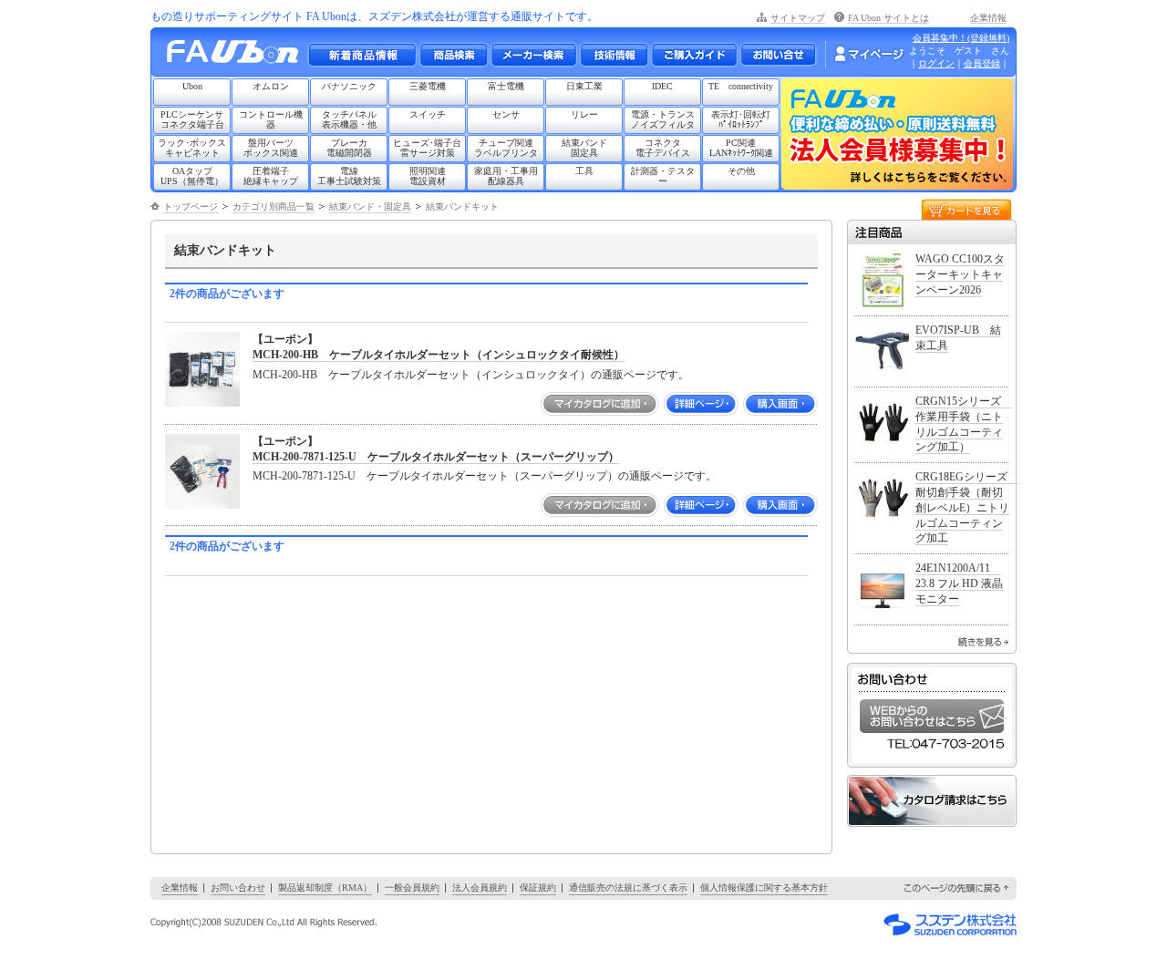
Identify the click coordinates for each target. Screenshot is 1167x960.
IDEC (662, 86)
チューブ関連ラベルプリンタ (506, 148)
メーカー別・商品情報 (453, 54)
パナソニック (349, 86)
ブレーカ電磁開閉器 (349, 148)
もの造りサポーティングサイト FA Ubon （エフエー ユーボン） (237, 56)
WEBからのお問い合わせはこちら (932, 716)
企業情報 (988, 18)
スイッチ (427, 114)
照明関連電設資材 (427, 176)
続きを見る (983, 642)
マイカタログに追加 (600, 404)
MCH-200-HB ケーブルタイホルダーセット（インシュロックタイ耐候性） (439, 354)
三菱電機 (427, 86)
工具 (584, 171)
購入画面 (780, 404)
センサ (506, 114)
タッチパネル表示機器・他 (349, 119)
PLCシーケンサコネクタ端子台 (192, 119)
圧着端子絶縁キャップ (270, 176)
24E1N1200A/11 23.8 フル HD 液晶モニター (959, 583)
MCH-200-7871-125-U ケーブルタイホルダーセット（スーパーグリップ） (436, 456)
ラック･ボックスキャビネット (192, 148)
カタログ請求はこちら (932, 801)
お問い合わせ (778, 54)
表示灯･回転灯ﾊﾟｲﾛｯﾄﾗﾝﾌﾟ (740, 119)
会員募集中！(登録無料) (961, 38)
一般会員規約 (412, 888)
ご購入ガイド (693, 54)
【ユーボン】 (285, 339)
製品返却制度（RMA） (325, 888)
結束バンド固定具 (584, 148)
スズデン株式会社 (950, 924)
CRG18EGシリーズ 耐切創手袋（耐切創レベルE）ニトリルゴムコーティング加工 (966, 507)
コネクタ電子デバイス (662, 148)
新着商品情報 (362, 54)
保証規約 (538, 888)
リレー (584, 114)
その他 (741, 171)
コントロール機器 (271, 119)
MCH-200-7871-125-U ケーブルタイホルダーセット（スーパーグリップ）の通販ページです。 (485, 476)
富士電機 (506, 86)
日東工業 (584, 86)
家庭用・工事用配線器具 (506, 176)
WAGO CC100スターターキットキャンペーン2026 (960, 274)
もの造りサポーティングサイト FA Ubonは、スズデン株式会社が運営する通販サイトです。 (374, 16)
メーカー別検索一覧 (533, 54)
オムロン (271, 86)
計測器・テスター (663, 176)
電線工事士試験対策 (349, 176)
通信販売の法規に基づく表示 (628, 888)
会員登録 (982, 63)
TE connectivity (740, 86)
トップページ (190, 206)
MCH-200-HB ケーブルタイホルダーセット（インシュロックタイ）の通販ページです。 (471, 374)
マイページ (868, 54)
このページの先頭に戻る (957, 888)
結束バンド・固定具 (370, 206)
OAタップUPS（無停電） (191, 176)
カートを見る (966, 208)
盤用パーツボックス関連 (270, 148)
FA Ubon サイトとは (888, 18)
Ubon (192, 86)
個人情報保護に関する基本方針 (764, 888)
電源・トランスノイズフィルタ (663, 119)
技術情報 (613, 54)
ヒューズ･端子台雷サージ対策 (427, 148)
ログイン (936, 63)
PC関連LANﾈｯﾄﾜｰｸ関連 (741, 148)
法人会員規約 (479, 888)
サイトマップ (797, 18)
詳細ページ (701, 404)
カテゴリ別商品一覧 (273, 206)
